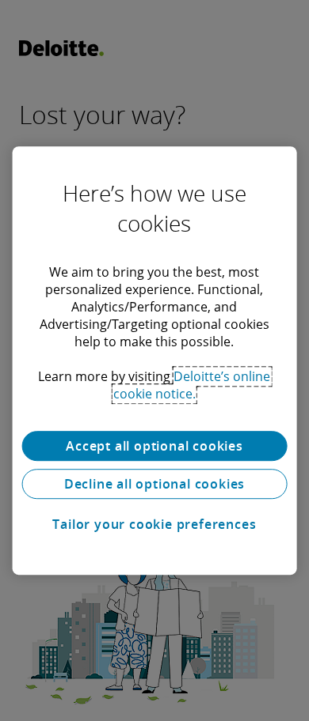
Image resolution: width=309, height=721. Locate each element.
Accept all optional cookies (154, 446)
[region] (155, 360)
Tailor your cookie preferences (154, 524)
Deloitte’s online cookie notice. (192, 385)
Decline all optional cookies (154, 484)
